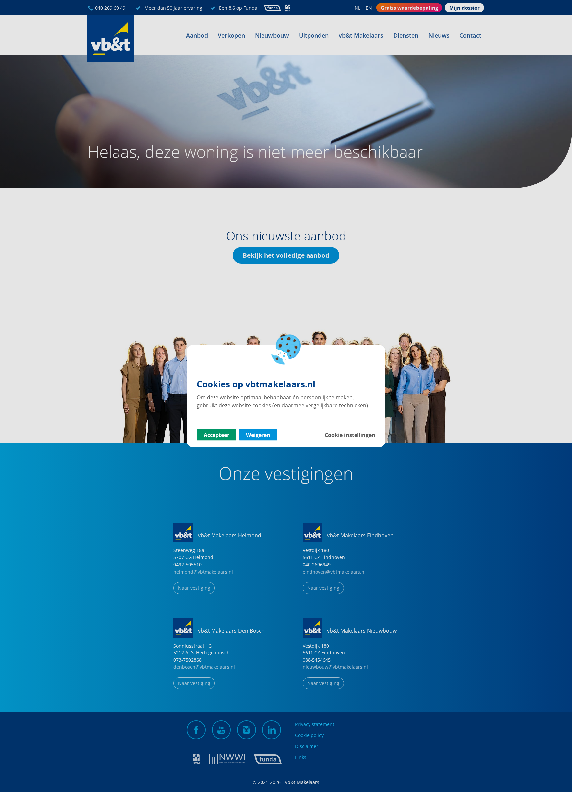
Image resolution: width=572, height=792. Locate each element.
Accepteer (216, 435)
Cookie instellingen (350, 435)
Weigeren (258, 435)
